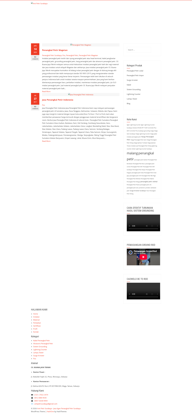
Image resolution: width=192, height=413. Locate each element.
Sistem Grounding (134, 89)
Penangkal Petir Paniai (133, 185)
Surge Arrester (132, 80)
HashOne (50, 411)
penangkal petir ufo (145, 185)
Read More (46, 91)
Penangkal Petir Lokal (135, 71)
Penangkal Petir (72, 55)
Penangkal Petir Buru (139, 163)
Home (85, 5)
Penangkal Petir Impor (135, 75)
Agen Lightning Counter (133, 125)
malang (132, 153)
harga (152, 131)
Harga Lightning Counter (143, 134)
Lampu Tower (132, 99)
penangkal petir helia (138, 172)
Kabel (129, 85)
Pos (63, 55)
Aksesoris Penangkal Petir (43, 343)
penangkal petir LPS (135, 175)
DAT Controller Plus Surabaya (135, 131)
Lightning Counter (133, 94)
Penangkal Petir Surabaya (52, 55)
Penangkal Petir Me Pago (148, 175)
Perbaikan (121, 5)
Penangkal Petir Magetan (55, 50)
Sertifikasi (134, 5)
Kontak (155, 5)
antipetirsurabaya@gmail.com (45, 404)
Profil (145, 5)
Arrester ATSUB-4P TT (139, 128)
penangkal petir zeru (133, 188)
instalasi (133, 146)
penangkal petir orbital (148, 181)
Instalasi (96, 5)
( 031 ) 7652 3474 (41, 395)
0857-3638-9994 (41, 401)
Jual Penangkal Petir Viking (143, 146)
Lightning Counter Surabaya (144, 149)
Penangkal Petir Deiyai (139, 169)
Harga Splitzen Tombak (140, 143)
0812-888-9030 (40, 398)
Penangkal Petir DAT (137, 166)
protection (142, 188)
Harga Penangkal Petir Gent (138, 140)
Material (108, 5)
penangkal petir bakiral (140, 160)
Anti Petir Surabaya (44, 408)
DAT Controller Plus (150, 128)
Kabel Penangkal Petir (41, 340)
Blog (128, 103)
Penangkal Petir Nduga (133, 182)
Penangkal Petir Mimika (133, 178)
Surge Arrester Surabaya (138, 191)
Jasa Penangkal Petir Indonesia (57, 99)
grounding (147, 131)
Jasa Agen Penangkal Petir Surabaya (67, 408)
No (35, 58)
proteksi (147, 188)
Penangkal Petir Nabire (147, 178)
